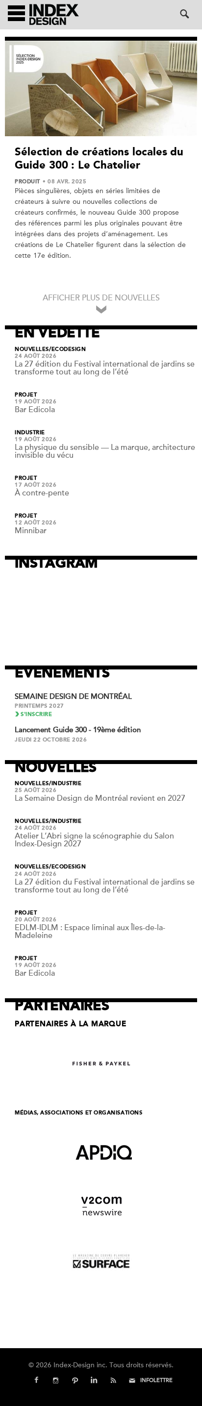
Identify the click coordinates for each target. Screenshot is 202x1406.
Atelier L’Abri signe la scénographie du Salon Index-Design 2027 (94, 840)
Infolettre (156, 1380)
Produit (27, 182)
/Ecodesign (67, 349)
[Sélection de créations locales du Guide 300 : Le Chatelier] (101, 88)
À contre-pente (42, 493)
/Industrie (65, 784)
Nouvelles (32, 349)
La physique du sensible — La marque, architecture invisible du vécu (105, 451)
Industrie (30, 433)
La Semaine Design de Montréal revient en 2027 (100, 798)
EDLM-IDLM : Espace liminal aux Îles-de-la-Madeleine (90, 931)
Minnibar (31, 531)
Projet (26, 395)
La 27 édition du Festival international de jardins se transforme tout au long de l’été (105, 368)
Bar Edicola (35, 410)
